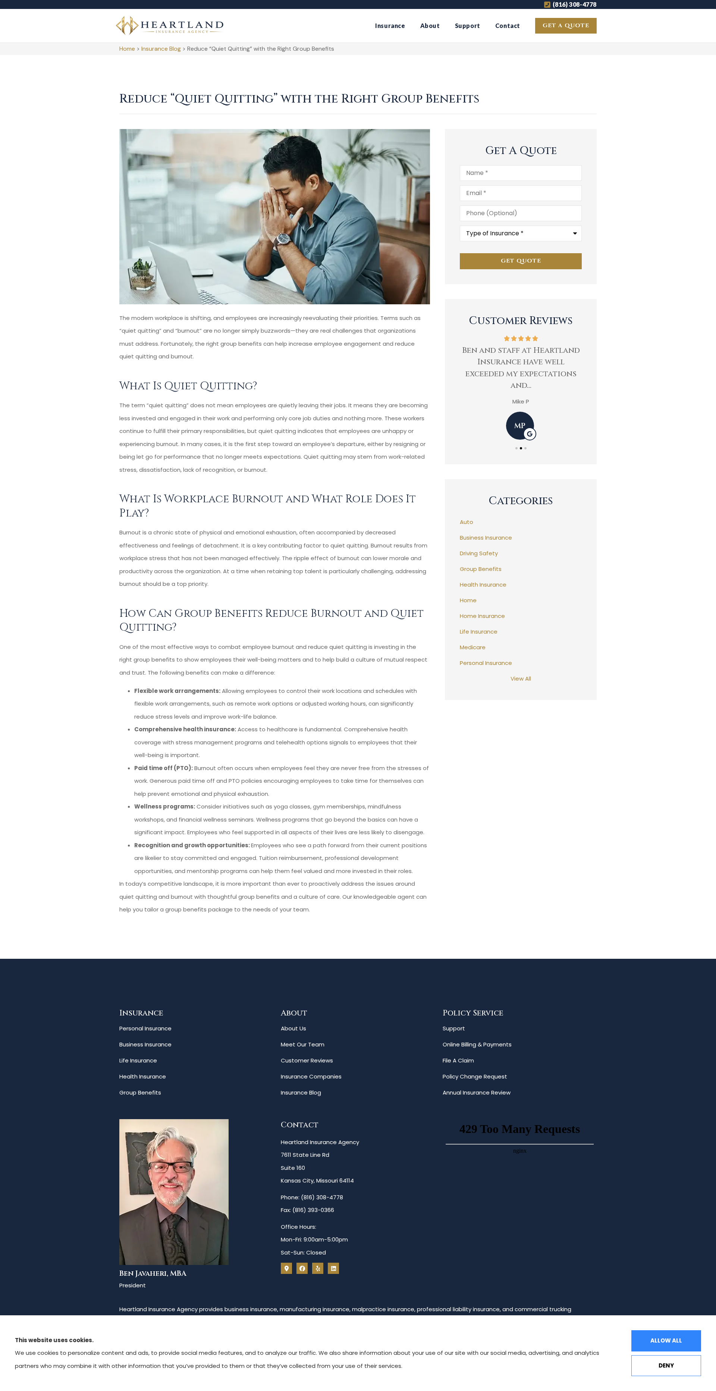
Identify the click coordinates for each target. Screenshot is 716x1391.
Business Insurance (145, 1044)
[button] (516, 448)
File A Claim (458, 1060)
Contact (507, 25)
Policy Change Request (475, 1076)
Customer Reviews (307, 1060)
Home (127, 49)
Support (467, 25)
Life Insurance (138, 1060)
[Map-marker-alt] (286, 1268)
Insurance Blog (161, 49)
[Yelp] (317, 1268)
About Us (293, 1028)
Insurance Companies (311, 1076)
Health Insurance (142, 1076)
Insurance (390, 25)
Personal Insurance (145, 1028)
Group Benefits (140, 1092)
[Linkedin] (333, 1268)
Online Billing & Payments (477, 1044)
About (430, 25)
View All (521, 678)
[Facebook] (302, 1268)
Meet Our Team (302, 1044)
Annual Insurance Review (477, 1092)
